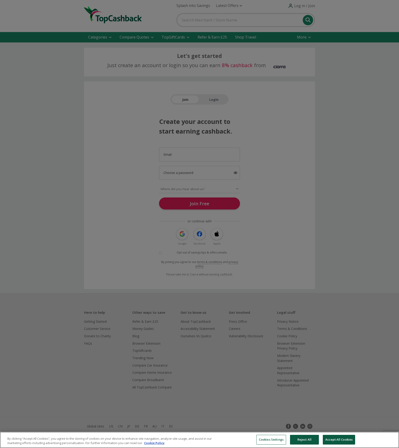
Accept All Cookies (339, 439)
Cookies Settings (271, 439)
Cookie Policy (154, 443)
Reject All (304, 439)
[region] (199, 440)
